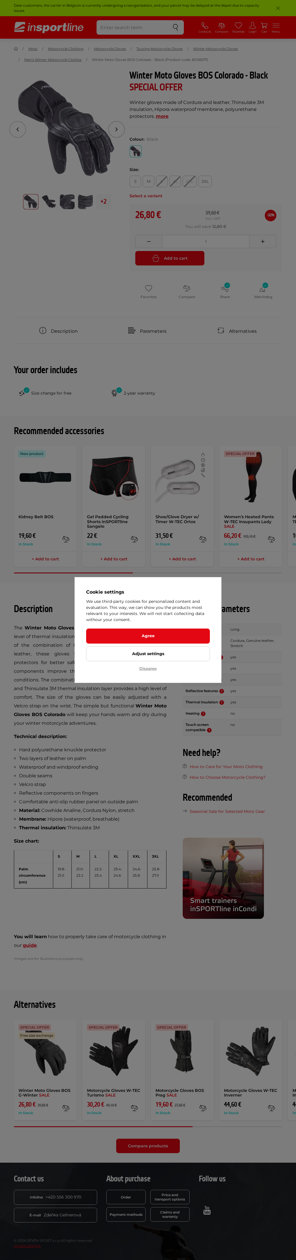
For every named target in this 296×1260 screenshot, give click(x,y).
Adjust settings (148, 653)
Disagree (148, 668)
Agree (148, 635)
